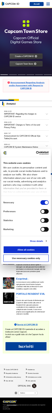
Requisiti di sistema (12, 373)
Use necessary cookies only (26, 258)
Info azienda (32, 381)
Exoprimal (21, 279)
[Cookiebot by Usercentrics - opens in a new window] (37, 153)
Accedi (37, 4)
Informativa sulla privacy (13, 377)
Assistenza (31, 369)
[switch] (44, 211)
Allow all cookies (26, 249)
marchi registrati (12, 405)
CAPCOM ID (10, 3)
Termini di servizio (33, 373)
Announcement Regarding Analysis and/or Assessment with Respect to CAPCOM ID (26, 85)
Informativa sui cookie (34, 377)
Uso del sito (9, 381)
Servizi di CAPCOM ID (27, 324)
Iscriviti (26, 346)
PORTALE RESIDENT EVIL (30, 294)
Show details (36, 241)
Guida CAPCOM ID (12, 369)
